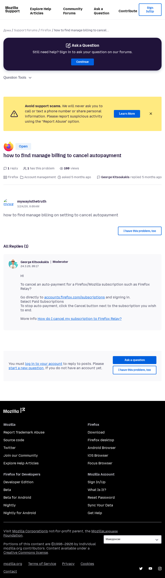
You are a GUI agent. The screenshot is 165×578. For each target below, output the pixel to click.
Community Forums (72, 11)
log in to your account (43, 364)
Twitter (9, 448)
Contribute (128, 11)
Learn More (127, 114)
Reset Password (101, 497)
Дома (7, 30)
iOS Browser (98, 455)
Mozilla (14, 411)
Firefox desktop (101, 440)
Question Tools (14, 77)
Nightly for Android (19, 513)
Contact (10, 571)
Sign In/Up (150, 10)
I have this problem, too (140, 231)
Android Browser (102, 448)
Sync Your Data (100, 505)
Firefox (46, 30)
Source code (13, 440)
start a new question (26, 368)
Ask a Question (101, 11)
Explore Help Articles (40, 11)
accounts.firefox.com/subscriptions (74, 297)
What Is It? (97, 490)
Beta (7, 490)
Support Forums (26, 30)
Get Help (95, 513)
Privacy (68, 564)
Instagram (160, 568)
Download (96, 432)
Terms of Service (42, 564)
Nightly (9, 505)
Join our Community (20, 455)
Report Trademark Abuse (23, 432)
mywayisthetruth (31, 201)
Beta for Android (17, 497)
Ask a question (135, 360)
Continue (82, 62)
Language (111, 531)
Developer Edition (18, 482)
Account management (40, 177)
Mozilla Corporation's (30, 531)
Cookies (87, 564)
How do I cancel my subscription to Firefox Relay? (80, 319)
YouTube (150, 568)
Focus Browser (100, 463)
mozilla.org (12, 564)
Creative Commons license (25, 553)
